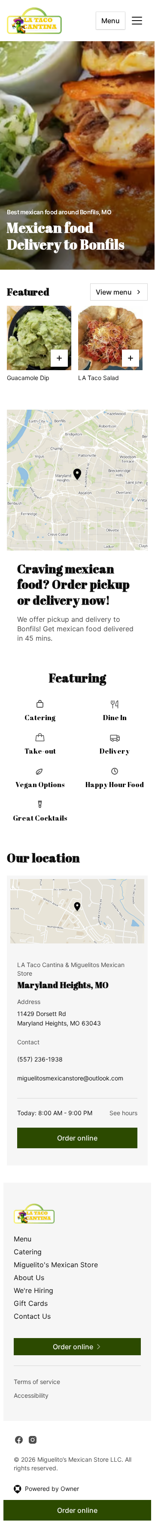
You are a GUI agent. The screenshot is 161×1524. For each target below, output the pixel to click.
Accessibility (31, 1395)
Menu (110, 20)
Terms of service (37, 1381)
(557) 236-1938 (40, 1061)
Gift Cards (31, 1303)
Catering (28, 1251)
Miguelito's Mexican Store (56, 1264)
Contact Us (32, 1316)
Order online (77, 1138)
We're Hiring (33, 1290)
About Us (29, 1277)
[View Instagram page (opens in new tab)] (32, 1440)
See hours (123, 1112)
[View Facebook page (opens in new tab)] (19, 1440)
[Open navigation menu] (137, 20)
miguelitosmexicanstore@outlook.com (70, 1080)
